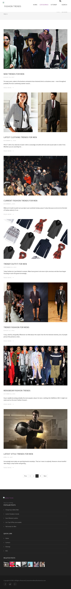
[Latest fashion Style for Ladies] (12, 564)
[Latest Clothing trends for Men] (35, 112)
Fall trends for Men (10, 526)
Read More (7, 88)
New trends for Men (14, 74)
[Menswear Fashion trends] (35, 365)
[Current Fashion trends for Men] (35, 175)
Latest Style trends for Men (18, 454)
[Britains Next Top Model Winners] (30, 564)
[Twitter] (10, 584)
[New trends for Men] (35, 49)
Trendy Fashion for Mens (16, 327)
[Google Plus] (15, 584)
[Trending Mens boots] (24, 564)
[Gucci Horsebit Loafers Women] (36, 564)
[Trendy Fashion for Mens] (35, 302)
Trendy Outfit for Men (15, 264)
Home (35, 5)
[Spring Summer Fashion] (42, 564)
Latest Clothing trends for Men (20, 137)
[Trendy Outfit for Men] (35, 239)
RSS (6, 551)
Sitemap (54, 5)
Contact (7, 542)
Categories (44, 5)
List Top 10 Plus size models (13, 522)
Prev (25, 476)
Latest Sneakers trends (12, 514)
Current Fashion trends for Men (20, 200)
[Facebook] (5, 584)
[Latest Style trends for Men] (35, 429)
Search (64, 5)
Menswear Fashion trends (17, 390)
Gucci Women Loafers (11, 518)
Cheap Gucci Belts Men (12, 510)
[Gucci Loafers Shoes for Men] (18, 564)
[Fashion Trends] (12, 6)
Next (45, 476)
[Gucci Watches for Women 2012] (6, 564)
